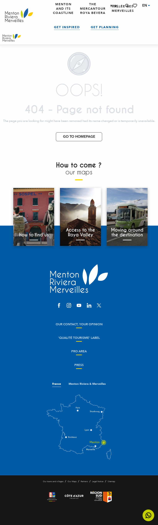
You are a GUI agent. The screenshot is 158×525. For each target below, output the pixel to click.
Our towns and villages (53, 481)
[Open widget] (148, 515)
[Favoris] (135, 5)
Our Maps (72, 481)
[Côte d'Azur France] (74, 497)
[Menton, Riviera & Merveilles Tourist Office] (12, 37)
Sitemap (111, 481)
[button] (127, 5)
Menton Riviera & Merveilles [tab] (87, 384)
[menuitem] (19, 15)
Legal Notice (97, 481)
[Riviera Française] (52, 497)
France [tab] (56, 384)
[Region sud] (101, 497)
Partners (84, 481)
